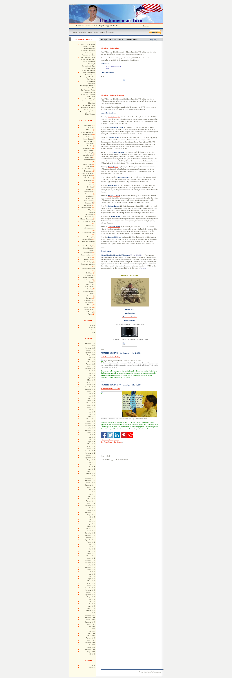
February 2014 (90, 501)
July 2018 (92, 394)
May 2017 (92, 414)
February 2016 (90, 446)
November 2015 (90, 453)
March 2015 (91, 471)
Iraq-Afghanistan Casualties (119, 39)
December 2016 (90, 423)
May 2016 (92, 439)
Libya (90, 210)
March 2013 (91, 526)
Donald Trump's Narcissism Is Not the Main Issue (88, 101)
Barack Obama (87, 134)
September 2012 (90, 540)
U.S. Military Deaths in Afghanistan (112, 95)
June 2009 (92, 629)
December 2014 (90, 478)
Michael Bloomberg (86, 219)
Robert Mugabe (88, 277)
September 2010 (90, 595)
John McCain (89, 198)
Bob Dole (90, 146)
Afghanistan (87, 125)
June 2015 (92, 464)
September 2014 (90, 485)
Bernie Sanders (88, 139)
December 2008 (90, 642)
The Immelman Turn (120, 20)
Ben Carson (89, 137)
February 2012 (90, 556)
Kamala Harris (88, 201)
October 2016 (90, 428)
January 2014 (91, 503)
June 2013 (92, 519)
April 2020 (91, 359)
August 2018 (91, 391)
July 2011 (92, 572)
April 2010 (91, 606)
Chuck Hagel (89, 153)
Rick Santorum (88, 275)
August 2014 (91, 487)
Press (90, 32)
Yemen (90, 314)
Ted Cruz (90, 296)
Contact (102, 32)
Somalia (89, 289)
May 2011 (92, 576)
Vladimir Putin (88, 309)
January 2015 (91, 476)
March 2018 (91, 400)
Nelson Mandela (88, 248)
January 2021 (91, 346)
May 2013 (92, 521)
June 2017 (92, 412)
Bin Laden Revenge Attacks (110, 440)
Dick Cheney (88, 157)
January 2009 (91, 640)
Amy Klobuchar (88, 130)
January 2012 (91, 558)
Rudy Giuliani (88, 280)
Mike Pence (89, 226)
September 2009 (90, 622)
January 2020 (91, 366)
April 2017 (91, 416)
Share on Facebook (104, 435)
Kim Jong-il (89, 203)
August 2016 (91, 432)
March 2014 (91, 499)
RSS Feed (92, 668)
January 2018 (91, 405)
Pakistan (89, 257)
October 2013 (90, 510)
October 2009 (90, 620)
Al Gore (90, 128)
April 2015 (91, 469)
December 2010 (90, 588)
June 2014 (92, 492)
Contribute (111, 32)
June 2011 (92, 574)
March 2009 (91, 636)
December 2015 (90, 451)
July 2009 (92, 626)
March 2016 (91, 444)
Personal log (88, 259)
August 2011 (91, 569)
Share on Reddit (130, 435)
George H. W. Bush (87, 173)
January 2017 (91, 421)
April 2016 (91, 442)
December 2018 (90, 387)
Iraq (90, 185)
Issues (96, 32)
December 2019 (90, 368)
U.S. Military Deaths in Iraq (110, 48)
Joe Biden (89, 189)
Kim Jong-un (88, 205)
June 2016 (92, 437)
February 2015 (90, 474)
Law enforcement (86, 207)
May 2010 (92, 604)
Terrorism (89, 298)
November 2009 (90, 617)
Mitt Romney (88, 237)
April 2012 (91, 551)
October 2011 (90, 565)
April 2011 (91, 579)
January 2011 (91, 585)
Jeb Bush (90, 187)
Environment (88, 171)
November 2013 (90, 508)
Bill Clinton (89, 144)
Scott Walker (89, 287)
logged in (113, 460)
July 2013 (92, 517)
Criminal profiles (87, 155)
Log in (93, 665)
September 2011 (90, 567)
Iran (90, 182)
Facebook (92, 328)
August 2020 (91, 355)
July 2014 (92, 489)
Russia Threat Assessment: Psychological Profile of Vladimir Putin (87, 84)
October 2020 (90, 350)
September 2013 (90, 512)
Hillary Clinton (88, 178)
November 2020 (90, 348)
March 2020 (91, 362)
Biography (82, 32)
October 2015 (90, 455)
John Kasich (89, 194)
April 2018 (91, 398)
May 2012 (92, 549)
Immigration (88, 180)
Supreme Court (88, 291)
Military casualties (89, 228)
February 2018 (90, 403)
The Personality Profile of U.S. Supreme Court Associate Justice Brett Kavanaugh (88, 60)
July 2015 (92, 462)
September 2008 (90, 649)
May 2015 (92, 467)
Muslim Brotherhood (88, 241)
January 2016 (91, 448)
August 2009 (91, 624)
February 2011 (90, 583)
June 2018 (92, 396)
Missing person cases (88, 232)
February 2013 (90, 528)
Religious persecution (88, 268)
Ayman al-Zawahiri (87, 132)
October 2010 (90, 592)
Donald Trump (87, 164)
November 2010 (90, 590)
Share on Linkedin (117, 435)
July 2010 (92, 599)
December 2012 (90, 533)
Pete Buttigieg (88, 262)
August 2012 (91, 542)
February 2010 (90, 611)
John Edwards (88, 191)
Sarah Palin (89, 284)
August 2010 (91, 597)
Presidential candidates (88, 264)
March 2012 (91, 553)
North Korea (88, 253)
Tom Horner (88, 303)
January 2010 (91, 613)
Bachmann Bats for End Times (110, 389)
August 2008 (91, 652)
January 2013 (91, 531)
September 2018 (90, 389)
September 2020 (90, 352)
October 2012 (90, 537)
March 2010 (91, 608)
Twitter (93, 330)
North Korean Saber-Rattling (110, 357)
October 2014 (90, 483)
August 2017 (91, 407)
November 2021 (90, 343)
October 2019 (90, 371)
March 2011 (91, 581)
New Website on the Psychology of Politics (88, 106)
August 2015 (91, 460)
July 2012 (92, 544)
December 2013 (90, 505)
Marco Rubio (89, 217)
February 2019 (90, 382)
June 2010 (92, 601)
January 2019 (91, 384)
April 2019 (91, 378)
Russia (91, 282)
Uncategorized (87, 307)
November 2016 (90, 426)
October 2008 (90, 647)
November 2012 (90, 535)
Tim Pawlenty (88, 300)
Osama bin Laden (86, 255)
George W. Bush (87, 175)
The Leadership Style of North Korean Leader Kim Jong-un (88, 68)
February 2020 (90, 364)
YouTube (92, 325)
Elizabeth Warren (87, 169)
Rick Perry (89, 273)
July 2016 (92, 435)
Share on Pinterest (124, 435)
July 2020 (92, 357)
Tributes (89, 305)
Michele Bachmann (89, 221)
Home (75, 32)
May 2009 (92, 631)
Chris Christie (88, 150)
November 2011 (90, 563)
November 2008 (90, 645)
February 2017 (90, 419)
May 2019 (92, 375)
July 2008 (92, 654)
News (91, 250)
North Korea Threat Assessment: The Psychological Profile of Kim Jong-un (87, 75)
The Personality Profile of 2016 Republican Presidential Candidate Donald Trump (88, 93)
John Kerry (89, 196)
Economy (89, 166)
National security (86, 246)
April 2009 (91, 633)
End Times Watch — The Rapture (111, 442)
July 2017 (92, 410)
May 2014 (92, 494)
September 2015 (90, 458)
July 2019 (92, 373)
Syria (91, 293)
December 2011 (90, 560)
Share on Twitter (110, 435)
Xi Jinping (89, 312)
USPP (93, 332)
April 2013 (91, 524)
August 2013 (91, 515)
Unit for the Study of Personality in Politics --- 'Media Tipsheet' (87, 112)
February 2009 (90, 638)
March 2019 (91, 380)
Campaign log (86, 148)
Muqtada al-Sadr (87, 239)
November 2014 (90, 480)
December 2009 (90, 615)
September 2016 (90, 430)
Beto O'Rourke (88, 141)
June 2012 (92, 547)
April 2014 (91, 496)
